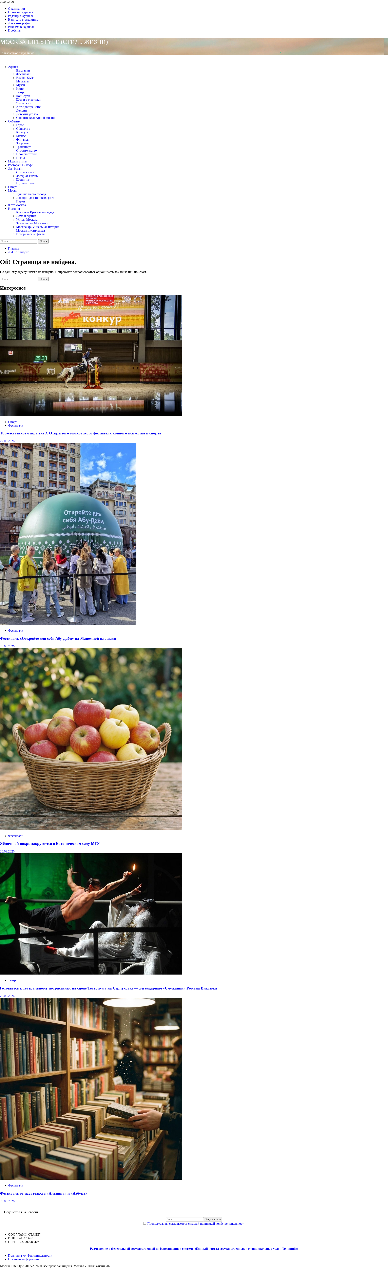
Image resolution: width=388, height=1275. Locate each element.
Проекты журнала (20, 12)
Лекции (21, 110)
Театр (20, 92)
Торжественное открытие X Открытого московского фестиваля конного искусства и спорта (80, 433)
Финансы (22, 139)
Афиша (13, 66)
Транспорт (23, 147)
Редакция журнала (21, 16)
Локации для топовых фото (35, 197)
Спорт (12, 187)
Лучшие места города (31, 194)
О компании (16, 8)
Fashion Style (25, 77)
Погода (21, 157)
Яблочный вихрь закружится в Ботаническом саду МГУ (50, 843)
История (14, 208)
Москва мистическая (30, 230)
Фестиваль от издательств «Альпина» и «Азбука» (43, 1193)
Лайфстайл (15, 168)
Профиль (14, 30)
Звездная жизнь (27, 176)
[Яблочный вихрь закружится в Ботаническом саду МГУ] (91, 829)
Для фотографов (19, 23)
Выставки (23, 70)
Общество (23, 128)
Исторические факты (30, 234)
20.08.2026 (7, 646)
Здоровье (22, 143)
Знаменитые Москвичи (32, 223)
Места (12, 190)
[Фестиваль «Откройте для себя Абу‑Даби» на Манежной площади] (68, 623)
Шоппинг (23, 179)
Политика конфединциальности (30, 1255)
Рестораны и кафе (20, 165)
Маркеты (22, 81)
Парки (20, 201)
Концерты (23, 96)
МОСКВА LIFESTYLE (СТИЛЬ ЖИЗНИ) (54, 41)
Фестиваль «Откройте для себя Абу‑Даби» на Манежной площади (58, 638)
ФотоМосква (17, 205)
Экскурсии (23, 103)
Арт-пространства (28, 107)
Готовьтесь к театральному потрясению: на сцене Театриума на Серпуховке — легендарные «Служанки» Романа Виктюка (108, 988)
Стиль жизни (25, 172)
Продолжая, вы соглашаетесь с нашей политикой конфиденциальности (196, 1223)
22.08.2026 (7, 441)
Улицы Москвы (27, 219)
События (14, 121)
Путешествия (25, 183)
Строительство (26, 150)
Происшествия (26, 154)
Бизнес (21, 136)
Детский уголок (27, 114)
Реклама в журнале (21, 26)
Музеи (20, 85)
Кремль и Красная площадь (35, 212)
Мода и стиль (17, 161)
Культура (22, 132)
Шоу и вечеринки (28, 99)
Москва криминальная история (37, 227)
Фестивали (23, 74)
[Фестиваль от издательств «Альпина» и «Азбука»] (91, 1178)
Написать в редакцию (23, 19)
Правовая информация (23, 1259)
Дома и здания (26, 216)
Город (20, 125)
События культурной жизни (35, 117)
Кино (20, 88)
